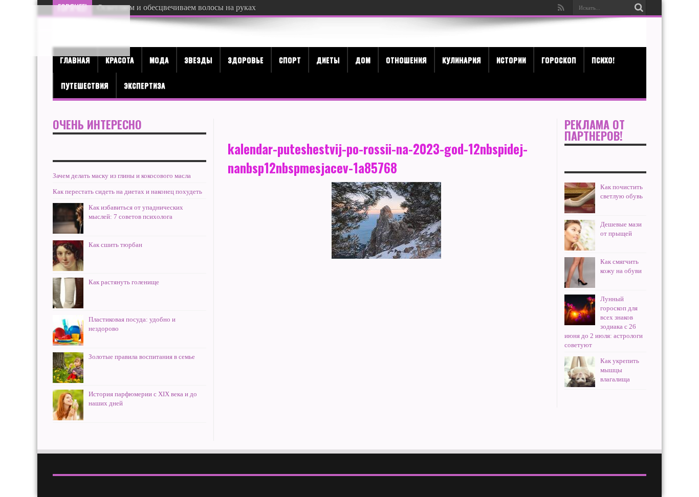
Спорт (290, 59)
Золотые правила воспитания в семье (142, 356)
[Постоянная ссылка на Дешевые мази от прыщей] (579, 235)
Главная (75, 59)
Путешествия (84, 85)
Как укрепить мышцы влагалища (619, 370)
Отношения (406, 59)
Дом (362, 59)
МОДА (159, 59)
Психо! (603, 59)
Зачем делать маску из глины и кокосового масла (122, 175)
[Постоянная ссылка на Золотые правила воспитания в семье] (68, 367)
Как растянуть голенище (124, 282)
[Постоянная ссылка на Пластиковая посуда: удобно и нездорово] (68, 330)
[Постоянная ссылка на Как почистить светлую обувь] (579, 198)
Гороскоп (558, 59)
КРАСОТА (119, 59)
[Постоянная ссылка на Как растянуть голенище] (68, 293)
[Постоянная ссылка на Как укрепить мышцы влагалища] (579, 371)
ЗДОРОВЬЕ (246, 59)
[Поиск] (638, 7)
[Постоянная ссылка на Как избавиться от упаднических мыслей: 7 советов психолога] (68, 218)
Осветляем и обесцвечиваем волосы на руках (176, 7)
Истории (511, 59)
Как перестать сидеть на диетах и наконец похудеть (127, 191)
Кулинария (461, 59)
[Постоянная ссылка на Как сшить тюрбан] (68, 255)
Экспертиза (144, 85)
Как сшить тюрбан (115, 244)
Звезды (198, 59)
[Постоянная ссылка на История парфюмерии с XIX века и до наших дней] (68, 405)
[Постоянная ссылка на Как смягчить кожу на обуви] (579, 272)
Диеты (328, 59)
